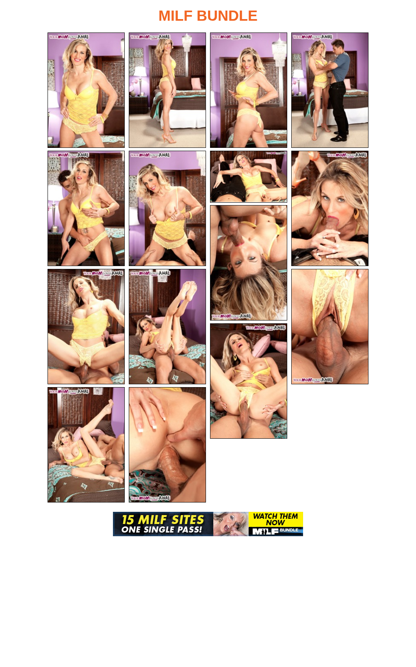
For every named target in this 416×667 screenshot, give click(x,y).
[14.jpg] (86, 444)
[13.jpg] (248, 381)
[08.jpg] (329, 208)
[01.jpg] (86, 90)
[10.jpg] (86, 326)
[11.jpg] (167, 326)
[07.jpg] (248, 177)
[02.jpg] (167, 90)
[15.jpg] (167, 444)
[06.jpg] (167, 208)
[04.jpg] (329, 90)
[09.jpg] (248, 263)
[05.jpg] (86, 208)
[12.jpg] (329, 326)
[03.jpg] (248, 90)
